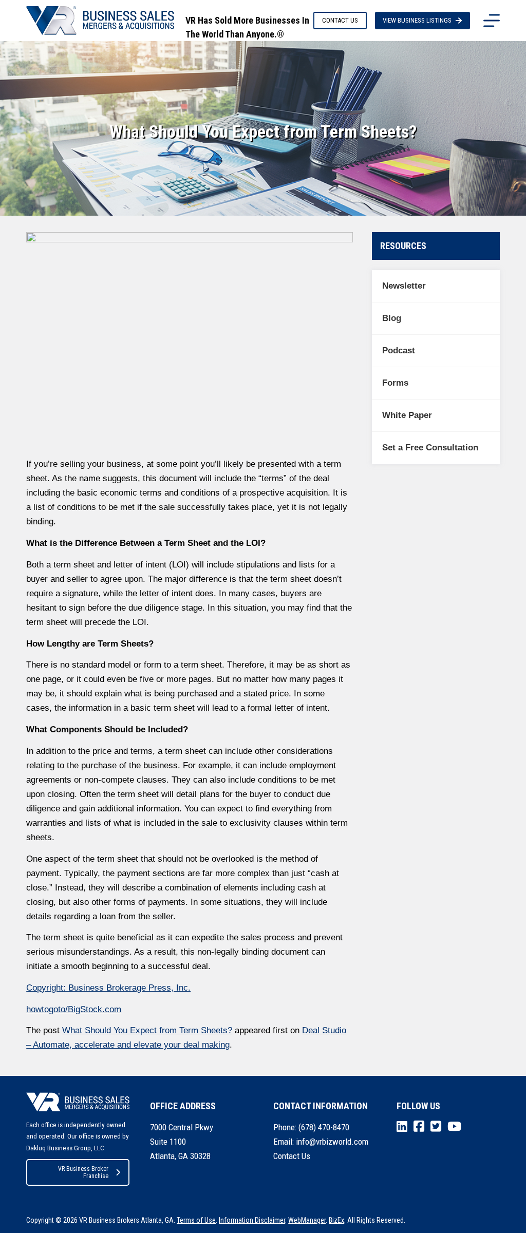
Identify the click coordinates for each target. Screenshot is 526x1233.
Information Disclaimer (252, 1220)
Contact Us (291, 1156)
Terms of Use (196, 1220)
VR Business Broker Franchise (83, 1172)
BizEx (336, 1220)
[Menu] (491, 20)
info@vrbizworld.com (332, 1141)
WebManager (307, 1220)
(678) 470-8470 (323, 1127)
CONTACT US (340, 20)
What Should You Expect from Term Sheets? (147, 1030)
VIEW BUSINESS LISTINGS (417, 20)
